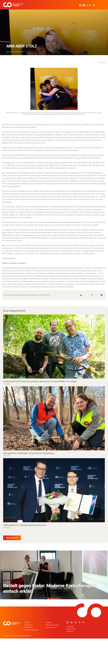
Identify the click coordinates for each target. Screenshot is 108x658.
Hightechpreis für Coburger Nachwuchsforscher (24, 525)
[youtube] (75, 622)
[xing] (83, 622)
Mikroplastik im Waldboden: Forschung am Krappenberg (28, 453)
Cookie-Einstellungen (31, 630)
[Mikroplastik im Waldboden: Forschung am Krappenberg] (54, 418)
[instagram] (67, 622)
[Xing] (101, 295)
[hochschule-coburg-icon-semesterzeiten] (84, 5)
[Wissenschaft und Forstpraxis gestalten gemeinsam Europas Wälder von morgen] (54, 346)
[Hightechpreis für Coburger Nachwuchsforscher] (54, 490)
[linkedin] (71, 622)
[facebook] (79, 622)
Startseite (9, 52)
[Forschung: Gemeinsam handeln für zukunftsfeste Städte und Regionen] (54, 575)
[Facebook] (92, 295)
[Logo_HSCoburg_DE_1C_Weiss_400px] (13, 3)
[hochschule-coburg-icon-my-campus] (80, 5)
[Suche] (90, 5)
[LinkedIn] (81, 295)
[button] (48, 598)
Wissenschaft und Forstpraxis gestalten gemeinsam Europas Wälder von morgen (40, 381)
